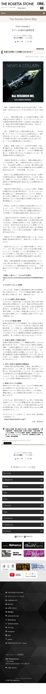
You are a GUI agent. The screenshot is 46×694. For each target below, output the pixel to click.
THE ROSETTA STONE (16, 592)
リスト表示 (28, 38)
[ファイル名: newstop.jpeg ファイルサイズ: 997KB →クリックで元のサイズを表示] (23, 81)
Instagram (11, 631)
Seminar (10, 604)
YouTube (11, 627)
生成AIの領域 (9, 429)
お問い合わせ (12, 608)
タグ (14, 30)
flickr (9, 635)
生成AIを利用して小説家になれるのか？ (18, 52)
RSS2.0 (19, 536)
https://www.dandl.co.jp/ (14, 419)
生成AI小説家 (27, 431)
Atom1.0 (29, 536)
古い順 (29, 41)
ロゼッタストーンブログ (16, 596)
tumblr (10, 639)
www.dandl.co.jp (13, 616)
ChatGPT (25, 434)
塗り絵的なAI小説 (20, 429)
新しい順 (19, 41)
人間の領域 (36, 431)
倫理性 (28, 432)
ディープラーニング (14, 434)
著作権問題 (14, 436)
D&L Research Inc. (12, 659)
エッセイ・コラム (39, 56)
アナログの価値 (20, 432)
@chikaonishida (13, 624)
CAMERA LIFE (13, 600)
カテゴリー (29, 56)
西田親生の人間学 (35, 434)
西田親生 (11, 612)
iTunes (24, 643)
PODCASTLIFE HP (14, 643)
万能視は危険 (18, 431)
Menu (3, 13)
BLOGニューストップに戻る (24, 467)
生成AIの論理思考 (33, 429)
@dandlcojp (12, 620)
